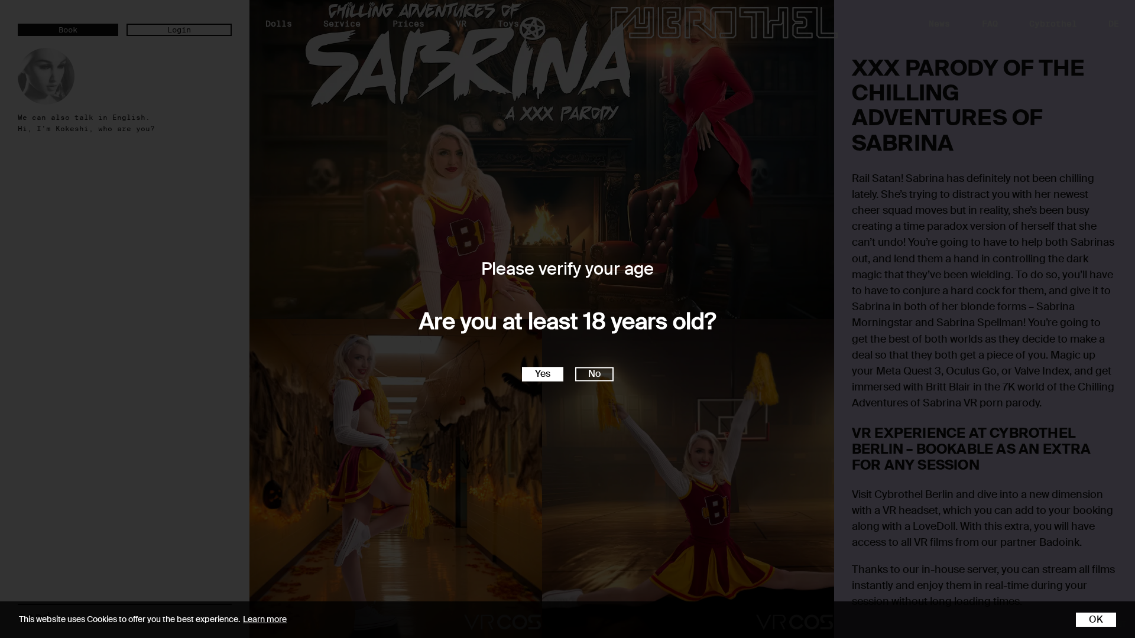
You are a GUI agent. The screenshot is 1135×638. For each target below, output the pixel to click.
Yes (542, 374)
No (594, 374)
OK (1096, 619)
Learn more (265, 619)
